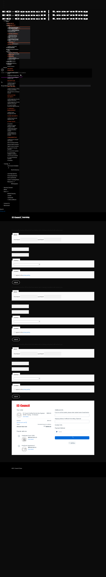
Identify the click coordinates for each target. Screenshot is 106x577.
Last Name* (41, 239)
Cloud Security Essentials (12, 155)
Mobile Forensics (10, 66)
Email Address (16, 246)
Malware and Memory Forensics (11, 64)
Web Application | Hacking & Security (13, 92)
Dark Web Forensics (11, 61)
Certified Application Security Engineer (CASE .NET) (13, 99)
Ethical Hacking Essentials (12, 142)
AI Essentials (9, 124)
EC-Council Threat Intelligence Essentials (11, 153)
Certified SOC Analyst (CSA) (13, 75)
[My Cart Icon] (46, 82)
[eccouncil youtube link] (5, 5)
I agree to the (22, 275)
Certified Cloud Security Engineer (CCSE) (12, 119)
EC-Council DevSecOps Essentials (12, 158)
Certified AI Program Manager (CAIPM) (11, 126)
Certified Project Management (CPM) (11, 113)
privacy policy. (26, 275)
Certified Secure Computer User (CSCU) (12, 140)
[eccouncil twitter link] (5, 1)
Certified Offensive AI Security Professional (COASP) (11, 134)
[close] (2, 70)
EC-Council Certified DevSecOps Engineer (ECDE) (13, 105)
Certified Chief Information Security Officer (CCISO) (12, 28)
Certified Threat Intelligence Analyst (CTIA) (13, 78)
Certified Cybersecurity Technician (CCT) (12, 47)
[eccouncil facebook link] (5, 3)
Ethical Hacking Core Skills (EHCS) (12, 39)
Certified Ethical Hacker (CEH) (12, 36)
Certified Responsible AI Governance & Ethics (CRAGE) (12, 130)
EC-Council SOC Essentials (12, 151)
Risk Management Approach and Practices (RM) (13, 31)
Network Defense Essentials (13, 144)
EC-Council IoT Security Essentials (12, 148)
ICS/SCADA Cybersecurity (12, 52)
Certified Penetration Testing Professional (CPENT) (13, 89)
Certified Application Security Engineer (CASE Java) (13, 102)
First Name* (17, 239)
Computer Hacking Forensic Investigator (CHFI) (13, 59)
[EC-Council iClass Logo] (45, 15)
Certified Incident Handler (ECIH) (12, 73)
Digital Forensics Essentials (13, 146)
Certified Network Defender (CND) (12, 50)
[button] (19, 28)
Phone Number (16, 252)
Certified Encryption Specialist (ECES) (11, 83)
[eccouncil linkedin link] (5, 7)
